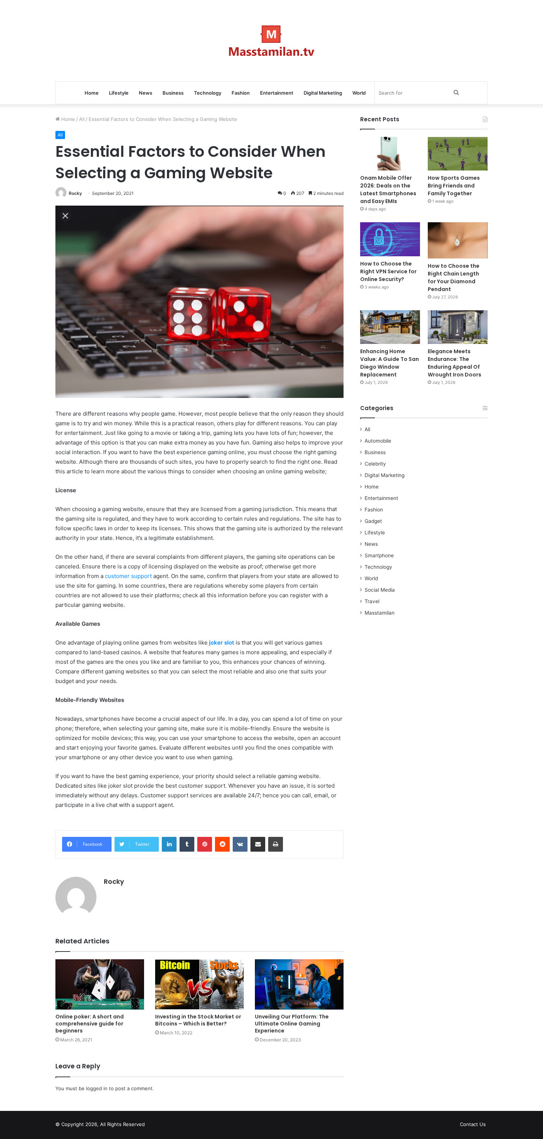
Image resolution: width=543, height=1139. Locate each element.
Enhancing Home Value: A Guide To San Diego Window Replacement (389, 363)
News (145, 93)
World (359, 93)
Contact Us (473, 1124)
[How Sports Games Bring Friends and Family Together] (458, 153)
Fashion (241, 93)
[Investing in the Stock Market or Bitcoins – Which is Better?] (199, 984)
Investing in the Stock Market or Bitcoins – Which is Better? (198, 1020)
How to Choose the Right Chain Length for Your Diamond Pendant (453, 277)
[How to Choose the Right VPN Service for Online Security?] (390, 239)
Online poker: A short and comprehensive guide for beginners (89, 1023)
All (82, 119)
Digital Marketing (323, 93)
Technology (207, 93)
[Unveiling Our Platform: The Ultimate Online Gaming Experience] (299, 984)
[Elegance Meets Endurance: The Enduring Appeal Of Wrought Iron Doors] (458, 327)
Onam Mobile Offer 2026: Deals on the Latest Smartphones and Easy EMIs (388, 189)
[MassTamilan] (271, 41)
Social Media (380, 590)
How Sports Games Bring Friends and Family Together (454, 185)
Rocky (75, 193)
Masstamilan (380, 613)
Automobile (378, 441)
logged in (96, 1088)
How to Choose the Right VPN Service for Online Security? (388, 271)
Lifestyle (119, 93)
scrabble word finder (155, 1125)
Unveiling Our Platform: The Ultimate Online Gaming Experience (292, 1023)
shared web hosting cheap (169, 1125)
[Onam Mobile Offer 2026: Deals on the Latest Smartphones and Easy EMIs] (390, 153)
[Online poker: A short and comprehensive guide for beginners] (99, 984)
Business (173, 93)
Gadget (373, 521)
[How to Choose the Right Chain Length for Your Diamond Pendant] (458, 240)
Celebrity (375, 464)
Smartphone (379, 555)
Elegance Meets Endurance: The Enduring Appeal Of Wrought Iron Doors (454, 363)
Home (92, 93)
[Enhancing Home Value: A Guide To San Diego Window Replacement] (390, 327)
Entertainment (276, 93)
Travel (372, 601)
